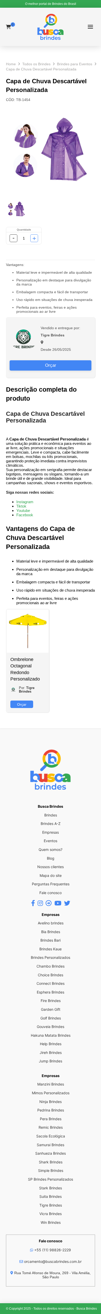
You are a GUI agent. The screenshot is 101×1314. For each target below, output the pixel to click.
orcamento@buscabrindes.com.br (52, 1261)
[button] (90, 26)
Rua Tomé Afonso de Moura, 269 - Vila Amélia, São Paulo (52, 1275)
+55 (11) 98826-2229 (52, 1250)
